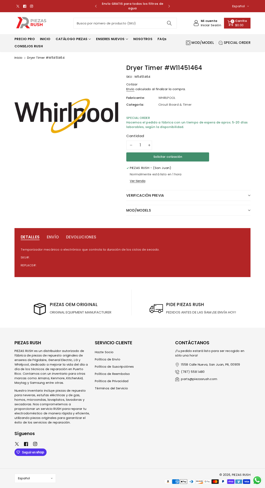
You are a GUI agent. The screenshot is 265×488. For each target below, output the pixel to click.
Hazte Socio (104, 352)
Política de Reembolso (112, 374)
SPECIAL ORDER (237, 42)
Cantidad (135, 135)
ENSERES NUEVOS (110, 39)
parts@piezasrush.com (199, 379)
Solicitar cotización (167, 157)
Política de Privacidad (112, 381)
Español (24, 478)
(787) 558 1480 (193, 372)
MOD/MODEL (203, 42)
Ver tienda (137, 181)
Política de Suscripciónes (114, 367)
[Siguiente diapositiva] (169, 6)
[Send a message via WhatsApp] (257, 480)
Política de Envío (107, 359)
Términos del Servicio (111, 388)
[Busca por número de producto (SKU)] (169, 23)
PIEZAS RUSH (241, 475)
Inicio (18, 58)
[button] (237, 23)
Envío (130, 89)
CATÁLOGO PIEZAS (72, 39)
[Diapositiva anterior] (96, 6)
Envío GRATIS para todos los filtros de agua (132, 6)
